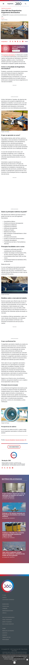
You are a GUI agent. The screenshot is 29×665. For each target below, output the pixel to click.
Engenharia (5, 604)
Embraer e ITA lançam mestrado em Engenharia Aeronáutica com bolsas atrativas (13, 515)
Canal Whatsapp (7, 619)
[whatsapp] (15, 42)
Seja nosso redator (8, 624)
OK (14, 662)
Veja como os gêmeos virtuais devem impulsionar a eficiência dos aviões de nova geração (13, 554)
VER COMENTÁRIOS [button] (14, 446)
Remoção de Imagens (8, 630)
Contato (4, 632)
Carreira (4, 608)
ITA (25, 440)
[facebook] (10, 42)
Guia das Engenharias (8, 617)
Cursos (4, 597)
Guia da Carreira (19, 440)
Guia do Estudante (10, 440)
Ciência (4, 612)
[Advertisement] (14, 91)
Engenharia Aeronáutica (6, 8)
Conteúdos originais (8, 599)
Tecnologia (5, 606)
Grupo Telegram (6, 621)
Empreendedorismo (7, 610)
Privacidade (5, 639)
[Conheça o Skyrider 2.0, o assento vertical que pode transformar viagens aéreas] (14, 526)
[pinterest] (22, 42)
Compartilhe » (4, 41)
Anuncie (4, 635)
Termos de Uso (6, 637)
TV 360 (4, 595)
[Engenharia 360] (14, 3)
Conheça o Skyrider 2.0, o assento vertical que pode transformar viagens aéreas (13, 534)
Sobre (4, 628)
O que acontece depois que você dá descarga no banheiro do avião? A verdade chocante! (13, 495)
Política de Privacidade (18, 657)
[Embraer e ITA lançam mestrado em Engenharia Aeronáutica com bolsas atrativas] (14, 507)
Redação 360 (6, 460)
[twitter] (12, 42)
